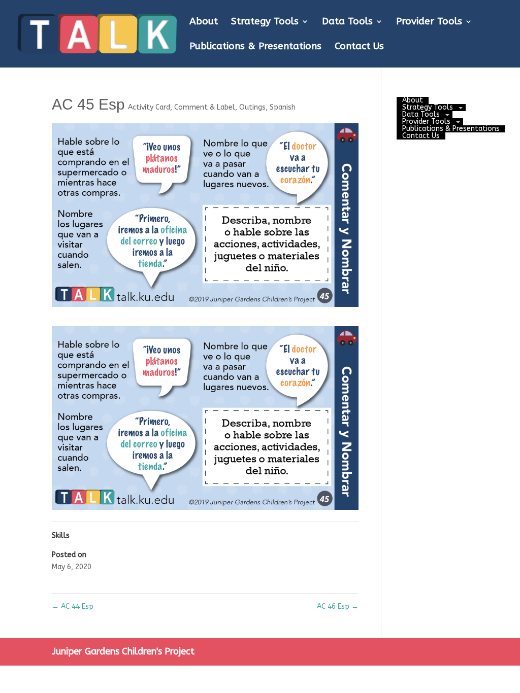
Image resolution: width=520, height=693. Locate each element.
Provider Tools (429, 22)
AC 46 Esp (338, 606)
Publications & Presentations (255, 47)
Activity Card (149, 107)
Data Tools (347, 22)
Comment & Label (204, 107)
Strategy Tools (265, 22)
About (203, 22)
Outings (252, 107)
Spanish (283, 107)
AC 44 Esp (72, 606)
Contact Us (359, 47)
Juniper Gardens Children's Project (123, 651)
